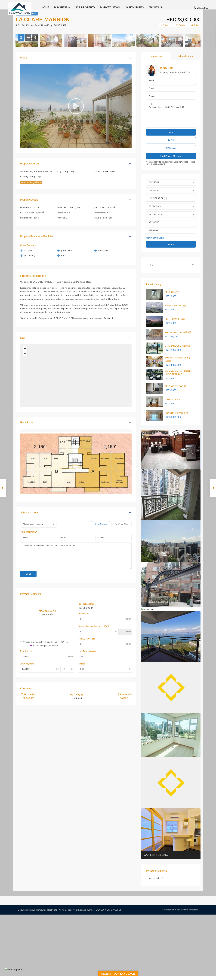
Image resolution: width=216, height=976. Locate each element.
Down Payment (27, 664)
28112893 (202, 7)
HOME (45, 7)
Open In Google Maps (31, 182)
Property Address (30, 163)
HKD (151, 265)
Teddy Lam (166, 68)
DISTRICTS (154, 190)
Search (170, 244)
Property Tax (83, 613)
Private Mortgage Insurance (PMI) (93, 626)
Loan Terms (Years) (87, 651)
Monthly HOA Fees (86, 639)
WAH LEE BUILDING (156, 855)
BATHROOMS (155, 214)
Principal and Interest (87, 604)
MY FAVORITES (134, 7)
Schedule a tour (29, 512)
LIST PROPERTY (85, 7)
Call (172, 140)
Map (22, 337)
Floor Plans (26, 422)
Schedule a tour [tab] (186, 56)
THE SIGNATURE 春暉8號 (178, 332)
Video (23, 58)
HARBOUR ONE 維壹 (175, 305)
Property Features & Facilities (36, 236)
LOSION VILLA (172, 399)
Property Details (29, 199)
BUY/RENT (60, 7)
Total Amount (26, 651)
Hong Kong (46, 25)
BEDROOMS (155, 206)
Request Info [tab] (156, 56)
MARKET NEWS (110, 7)
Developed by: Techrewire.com (177, 909)
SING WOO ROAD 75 (175, 386)
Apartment (76, 698)
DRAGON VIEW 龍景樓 (176, 413)
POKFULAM (60, 25)
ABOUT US (155, 7)
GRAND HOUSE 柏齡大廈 (178, 346)
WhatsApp (172, 148)
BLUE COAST (172, 292)
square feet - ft (156, 878)
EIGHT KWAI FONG (175, 319)
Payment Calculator (31, 594)
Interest (81, 664)
